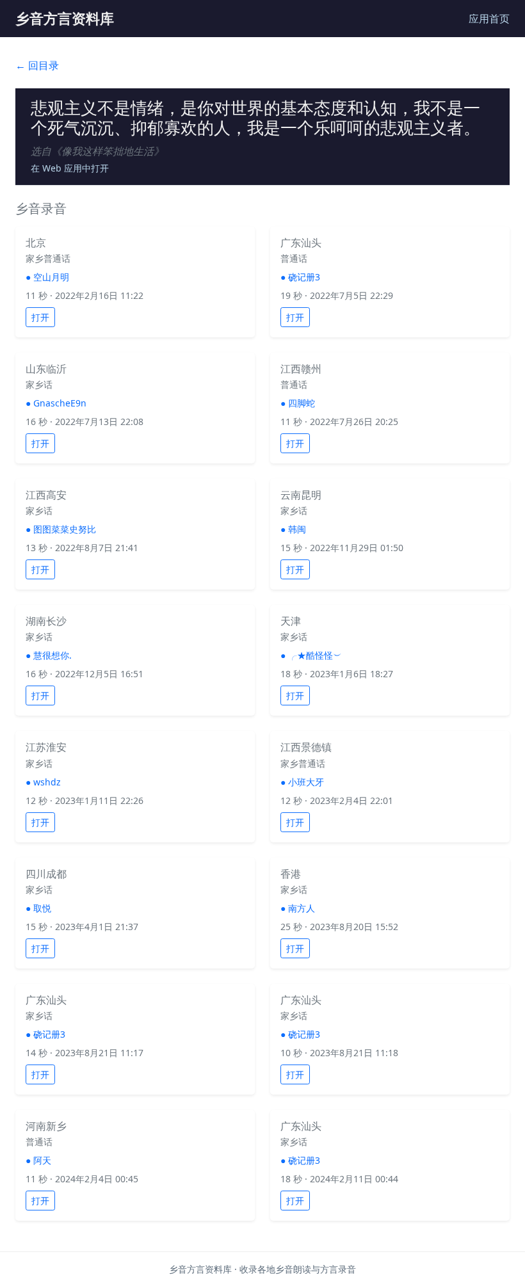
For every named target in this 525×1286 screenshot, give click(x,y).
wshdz (47, 782)
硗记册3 (304, 277)
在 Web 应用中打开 (70, 168)
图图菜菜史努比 (64, 529)
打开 (40, 317)
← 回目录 (37, 65)
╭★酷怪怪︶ (315, 655)
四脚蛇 (301, 403)
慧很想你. (52, 655)
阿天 (42, 1160)
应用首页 (489, 19)
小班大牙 (306, 782)
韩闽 (297, 529)
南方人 (301, 908)
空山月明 (51, 277)
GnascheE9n (59, 403)
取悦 (42, 908)
